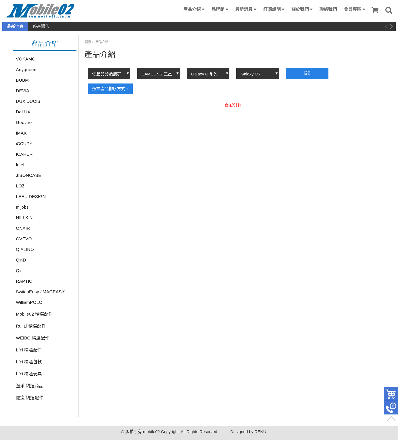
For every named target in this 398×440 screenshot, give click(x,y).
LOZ (20, 186)
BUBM (22, 80)
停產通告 (41, 26)
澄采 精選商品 (29, 385)
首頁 (88, 42)
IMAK (21, 133)
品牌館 (218, 9)
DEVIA (22, 90)
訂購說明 (272, 9)
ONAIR (23, 228)
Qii (18, 270)
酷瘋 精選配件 (29, 397)
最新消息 (244, 9)
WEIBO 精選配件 (32, 338)
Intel (20, 164)
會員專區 (352, 9)
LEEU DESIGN (31, 196)
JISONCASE (28, 175)
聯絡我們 (328, 9)
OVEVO (24, 238)
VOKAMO (25, 59)
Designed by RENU (248, 431)
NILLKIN (24, 217)
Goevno (24, 122)
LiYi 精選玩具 (29, 373)
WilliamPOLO (29, 302)
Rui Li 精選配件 (31, 326)
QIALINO (25, 249)
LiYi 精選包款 (29, 361)
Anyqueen (26, 69)
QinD (21, 260)
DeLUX (23, 111)
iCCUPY (24, 143)
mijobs (22, 207)
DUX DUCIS (28, 101)
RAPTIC (24, 281)
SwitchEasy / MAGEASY (40, 291)
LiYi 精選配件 (29, 350)
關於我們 (300, 9)
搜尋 (307, 73)
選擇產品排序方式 (109, 88)
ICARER (24, 154)
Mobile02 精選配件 (34, 314)
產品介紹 (192, 9)
